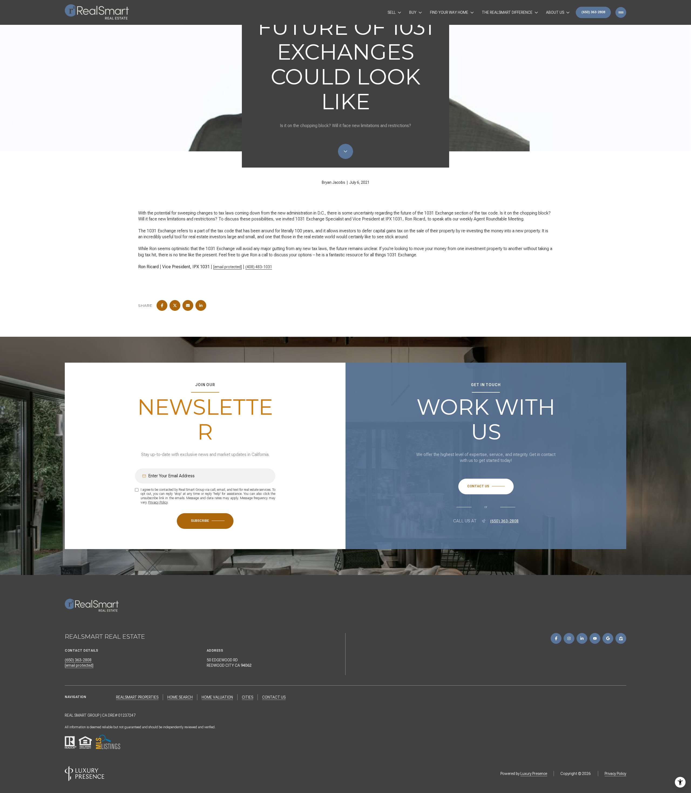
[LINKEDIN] (582, 638)
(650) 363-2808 (593, 12)
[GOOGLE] (607, 638)
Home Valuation (217, 697)
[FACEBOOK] (556, 638)
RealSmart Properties (137, 697)
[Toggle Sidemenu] (620, 12)
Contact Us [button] (274, 697)
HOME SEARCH (180, 697)
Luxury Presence (533, 773)
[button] (486, 486)
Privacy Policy (158, 502)
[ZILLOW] (620, 638)
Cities (247, 697)
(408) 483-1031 (258, 267)
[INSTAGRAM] (569, 638)
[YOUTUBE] (595, 638)
